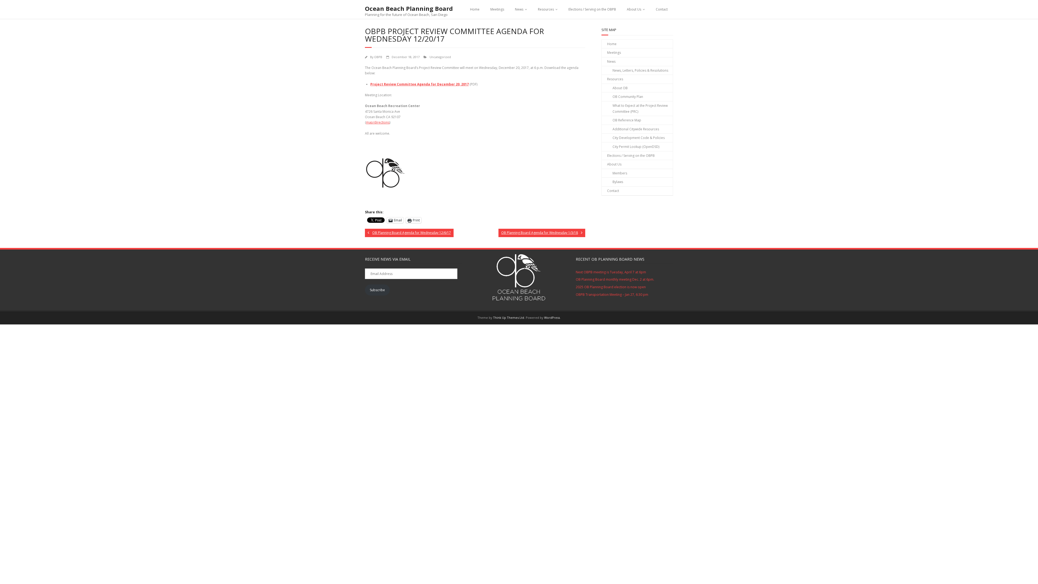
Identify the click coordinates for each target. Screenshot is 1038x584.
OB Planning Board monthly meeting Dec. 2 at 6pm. (615, 279)
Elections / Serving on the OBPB (592, 9)
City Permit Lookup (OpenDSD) (636, 146)
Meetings (497, 9)
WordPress (552, 318)
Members (620, 173)
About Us (634, 9)
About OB (620, 88)
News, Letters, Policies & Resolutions (640, 70)
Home (475, 9)
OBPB (378, 57)
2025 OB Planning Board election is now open (611, 287)
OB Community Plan (628, 96)
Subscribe (377, 290)
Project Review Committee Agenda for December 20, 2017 (419, 84)
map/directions (378, 122)
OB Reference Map (627, 120)
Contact (662, 9)
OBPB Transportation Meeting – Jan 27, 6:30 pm (612, 294)
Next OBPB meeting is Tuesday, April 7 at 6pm (611, 272)
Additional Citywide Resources (636, 129)
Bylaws (618, 182)
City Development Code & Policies (639, 137)
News (519, 9)
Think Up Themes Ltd (508, 318)
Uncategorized (440, 57)
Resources (546, 9)
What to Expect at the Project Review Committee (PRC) (640, 108)
